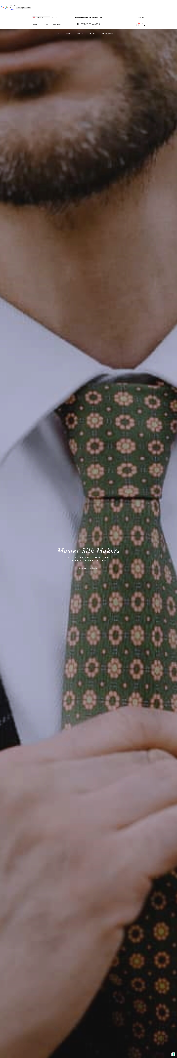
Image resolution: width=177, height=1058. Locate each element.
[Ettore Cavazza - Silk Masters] (88, 24)
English (39, 17)
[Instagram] (56, 17)
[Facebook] (52, 17)
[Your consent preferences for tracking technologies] (173, 1054)
